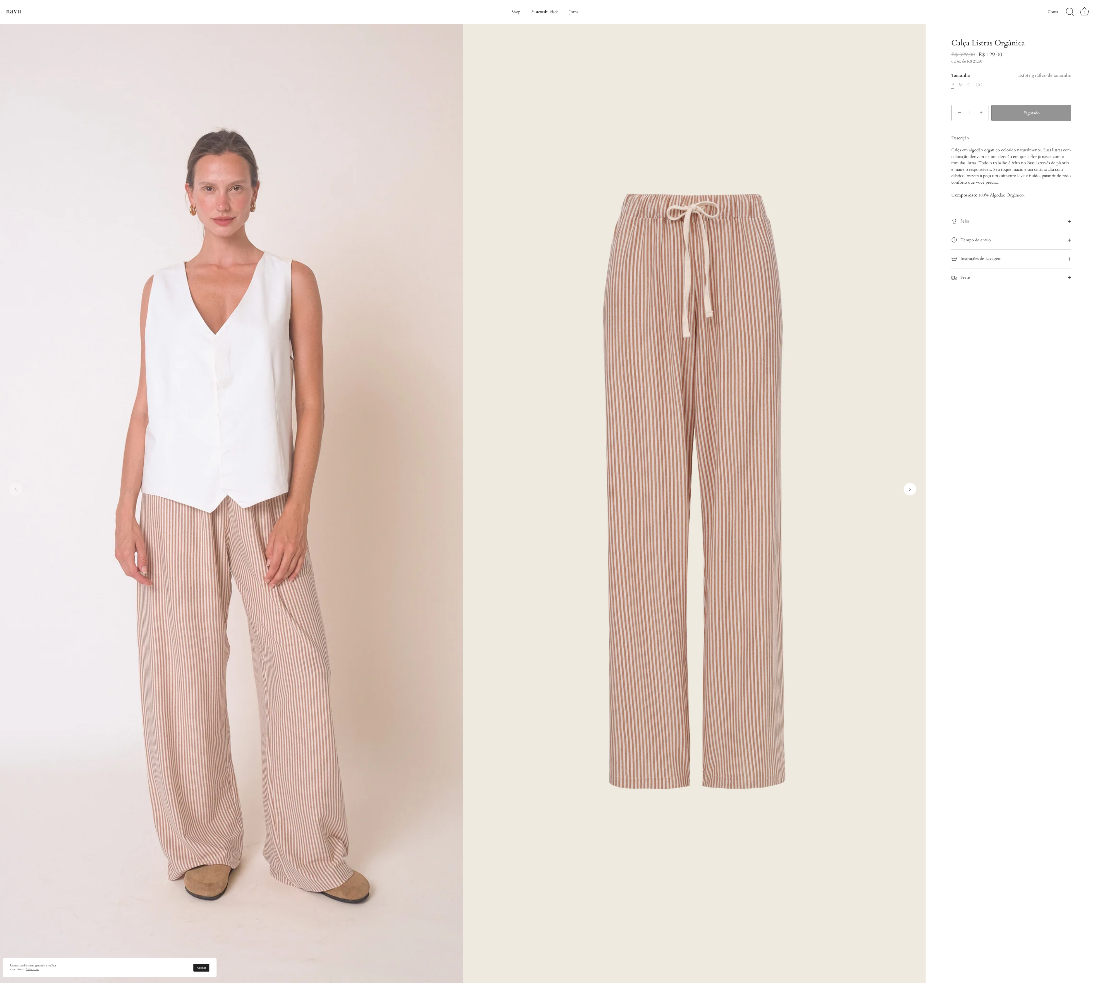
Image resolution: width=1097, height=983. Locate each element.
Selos (964, 221)
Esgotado (1031, 113)
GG (979, 84)
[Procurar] (1070, 12)
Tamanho (1011, 75)
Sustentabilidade (544, 12)
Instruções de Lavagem (980, 258)
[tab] (963, 138)
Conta (1053, 12)
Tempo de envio (975, 240)
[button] (15, 489)
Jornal (574, 12)
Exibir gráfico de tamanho (1044, 75)
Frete (964, 277)
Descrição (960, 138)
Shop (516, 12)
